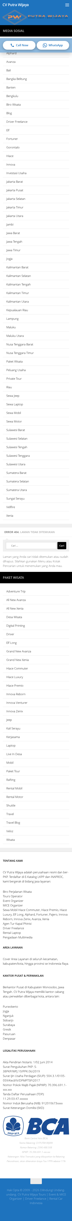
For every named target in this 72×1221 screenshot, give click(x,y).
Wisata (10, 840)
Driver (10, 634)
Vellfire (10, 507)
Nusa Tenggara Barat (19, 344)
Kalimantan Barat (17, 267)
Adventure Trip (16, 591)
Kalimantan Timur (17, 293)
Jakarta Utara (14, 216)
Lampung (12, 318)
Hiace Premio (14, 685)
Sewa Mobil (13, 413)
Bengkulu (12, 96)
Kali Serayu (13, 728)
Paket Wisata (14, 361)
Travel (10, 814)
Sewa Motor (14, 421)
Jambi (9, 224)
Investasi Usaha (16, 173)
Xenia (9, 515)
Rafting (10, 780)
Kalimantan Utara (17, 301)
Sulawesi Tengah (16, 447)
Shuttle (10, 805)
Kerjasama (13, 737)
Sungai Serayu (15, 498)
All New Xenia (14, 608)
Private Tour (14, 378)
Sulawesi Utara (15, 464)
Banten (11, 87)
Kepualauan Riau (17, 310)
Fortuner (12, 139)
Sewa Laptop (14, 404)
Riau (9, 387)
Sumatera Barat (16, 473)
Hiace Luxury (14, 677)
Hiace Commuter (17, 668)
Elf (7, 130)
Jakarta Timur (14, 207)
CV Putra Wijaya (15, 4)
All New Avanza (16, 600)
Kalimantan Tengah (18, 284)
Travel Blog (13, 822)
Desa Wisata (14, 617)
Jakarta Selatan (15, 199)
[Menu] (67, 5)
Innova (10, 164)
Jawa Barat (13, 233)
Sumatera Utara (16, 490)
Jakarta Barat (14, 181)
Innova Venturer (16, 703)
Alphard (11, 53)
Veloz (9, 831)
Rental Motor (14, 797)
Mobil (9, 762)
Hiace (9, 156)
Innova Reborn (16, 694)
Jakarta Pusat (14, 190)
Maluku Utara (15, 336)
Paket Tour (13, 771)
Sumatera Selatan (17, 481)
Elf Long (11, 643)
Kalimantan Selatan (18, 276)
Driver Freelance (16, 122)
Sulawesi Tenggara (18, 455)
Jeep (9, 720)
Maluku (11, 327)
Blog (9, 113)
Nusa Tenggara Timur (20, 353)
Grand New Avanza (18, 651)
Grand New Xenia (17, 660)
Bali (8, 70)
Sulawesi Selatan (16, 438)
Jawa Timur (13, 250)
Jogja (9, 259)
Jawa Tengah (14, 241)
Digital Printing (15, 625)
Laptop (11, 745)
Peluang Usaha (16, 370)
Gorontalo (13, 147)
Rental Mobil (14, 788)
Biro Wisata (13, 104)
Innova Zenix (14, 711)
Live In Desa (14, 754)
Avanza (11, 62)
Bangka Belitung (16, 79)
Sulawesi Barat (15, 430)
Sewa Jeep (12, 396)
